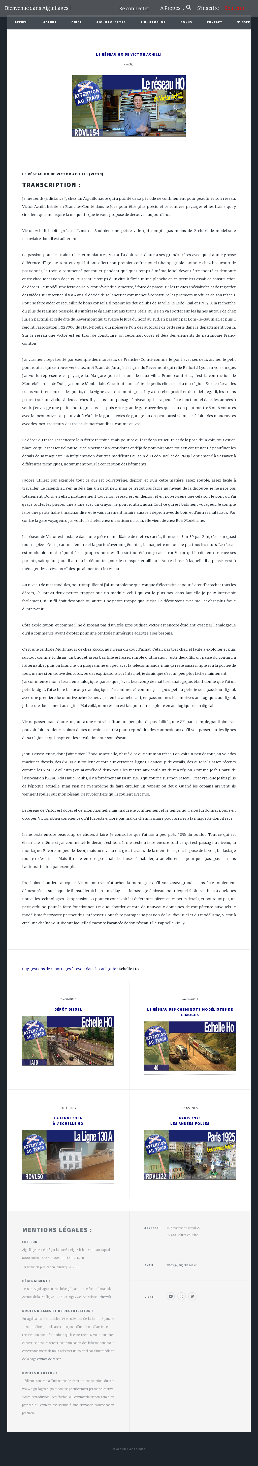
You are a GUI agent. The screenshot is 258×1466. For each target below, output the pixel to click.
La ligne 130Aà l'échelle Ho (68, 1121)
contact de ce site (49, 1359)
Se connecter (134, 9)
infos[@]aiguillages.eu (182, 1265)
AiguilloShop (153, 22)
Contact (214, 22)
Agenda (50, 22)
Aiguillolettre (110, 22)
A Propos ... (173, 8)
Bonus (186, 22)
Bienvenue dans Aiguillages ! (38, 8)
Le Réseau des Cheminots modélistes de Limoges (190, 1012)
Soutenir (235, 8)
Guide (76, 22)
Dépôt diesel (68, 1009)
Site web (105, 1297)
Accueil (22, 22)
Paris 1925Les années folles (190, 1121)
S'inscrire (210, 8)
